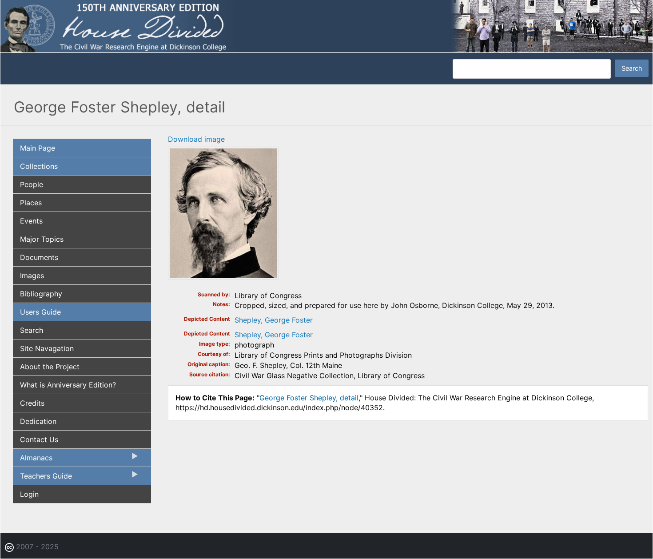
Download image (196, 139)
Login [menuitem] (29, 494)
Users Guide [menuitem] (40, 311)
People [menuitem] (31, 184)
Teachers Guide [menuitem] (42, 478)
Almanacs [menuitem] (32, 460)
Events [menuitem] (31, 220)
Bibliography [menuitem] (41, 293)
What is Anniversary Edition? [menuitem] (68, 384)
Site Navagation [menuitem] (47, 348)
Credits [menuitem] (32, 403)
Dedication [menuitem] (38, 421)
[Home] (326, 25)
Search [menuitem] (31, 330)
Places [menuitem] (31, 202)
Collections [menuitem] (39, 166)
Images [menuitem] (32, 275)
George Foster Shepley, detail (308, 397)
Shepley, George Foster (274, 319)
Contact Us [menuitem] (39, 439)
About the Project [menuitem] (50, 366)
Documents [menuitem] (39, 257)
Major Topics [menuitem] (42, 239)
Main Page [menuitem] (37, 148)
